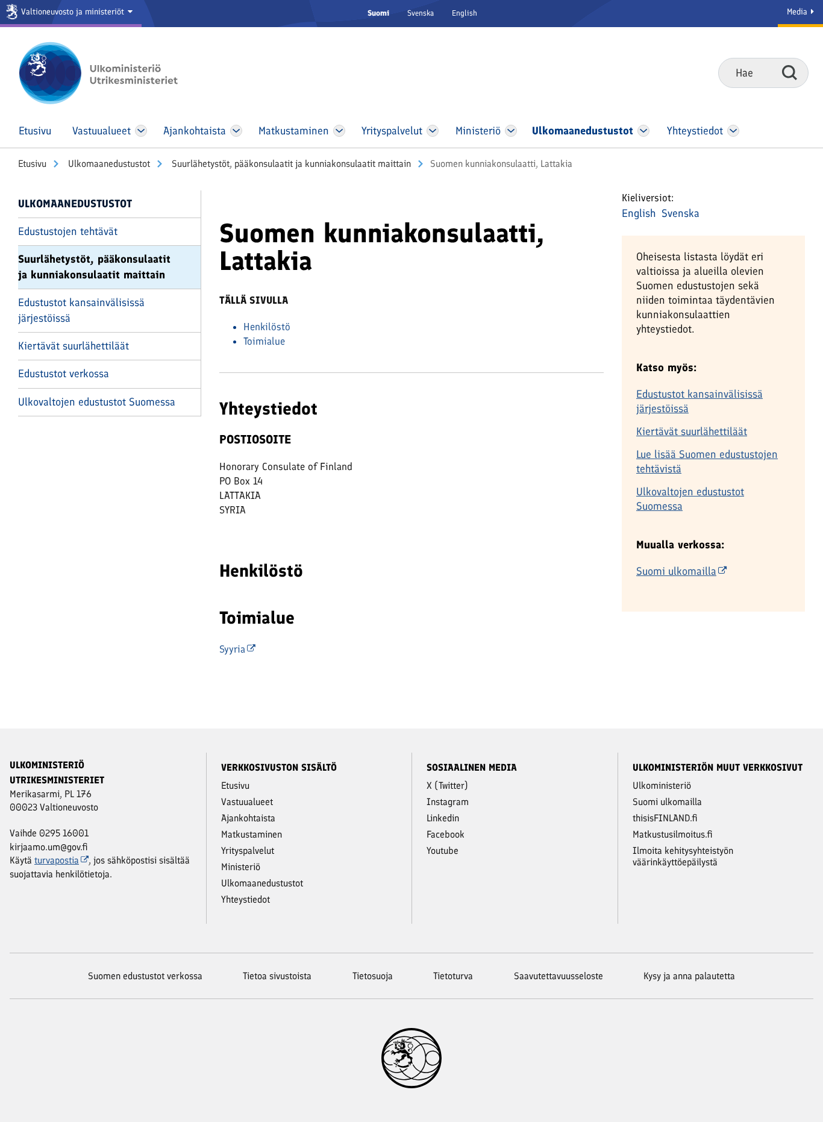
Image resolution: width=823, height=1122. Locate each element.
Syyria (232, 649)
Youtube (442, 850)
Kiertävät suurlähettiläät (73, 346)
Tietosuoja (372, 976)
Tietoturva (453, 976)
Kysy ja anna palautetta (689, 976)
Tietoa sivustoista (277, 976)
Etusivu (32, 163)
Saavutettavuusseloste (558, 976)
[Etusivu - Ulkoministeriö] (116, 73)
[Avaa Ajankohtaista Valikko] (236, 131)
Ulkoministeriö (662, 785)
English (464, 12)
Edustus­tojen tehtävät (67, 231)
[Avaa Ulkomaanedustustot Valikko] (643, 131)
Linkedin (443, 818)
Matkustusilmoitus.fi (673, 834)
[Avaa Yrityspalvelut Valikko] (433, 131)
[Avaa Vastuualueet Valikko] (141, 131)
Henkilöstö (266, 327)
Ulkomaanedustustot (108, 163)
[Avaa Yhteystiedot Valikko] (733, 131)
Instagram (448, 801)
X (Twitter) (447, 785)
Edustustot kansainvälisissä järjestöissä (81, 310)
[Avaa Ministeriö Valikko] (511, 131)
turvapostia (56, 860)
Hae (789, 72)
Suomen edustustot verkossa (145, 976)
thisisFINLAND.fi (665, 818)
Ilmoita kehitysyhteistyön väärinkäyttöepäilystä (683, 856)
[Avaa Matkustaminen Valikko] (339, 131)
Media (798, 12)
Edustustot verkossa (63, 373)
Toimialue (264, 341)
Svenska (420, 12)
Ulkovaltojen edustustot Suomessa (96, 402)
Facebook (446, 834)
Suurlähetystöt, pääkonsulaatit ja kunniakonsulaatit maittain (290, 163)
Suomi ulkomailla (676, 571)
